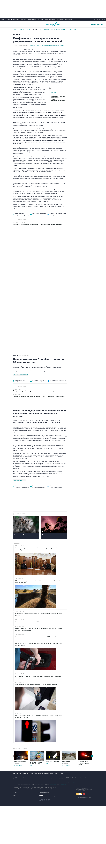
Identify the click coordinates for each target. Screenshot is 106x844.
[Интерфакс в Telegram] (42, 800)
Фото (75, 29)
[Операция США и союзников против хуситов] (85, 759)
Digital (58, 29)
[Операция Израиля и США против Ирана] (37, 760)
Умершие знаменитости (52, 761)
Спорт (40, 29)
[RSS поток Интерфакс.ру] (47, 800)
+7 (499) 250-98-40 (52, 784)
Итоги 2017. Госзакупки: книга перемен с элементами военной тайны (47, 45)
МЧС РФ (16, 374)
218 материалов (82, 766)
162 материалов (66, 765)
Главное (15, 29)
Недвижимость (52, 19)
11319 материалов (18, 765)
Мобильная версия (5, 19)
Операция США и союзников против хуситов (83, 763)
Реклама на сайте (49, 773)
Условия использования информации (83, 797)
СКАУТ (14, 795)
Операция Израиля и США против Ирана (36, 763)
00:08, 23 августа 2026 (24, 407)
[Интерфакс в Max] (49, 800)
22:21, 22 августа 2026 (45, 236)
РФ (24, 480)
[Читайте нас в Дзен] (40, 800)
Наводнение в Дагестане (66, 762)
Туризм (46, 19)
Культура (46, 29)
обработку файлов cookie (75, 782)
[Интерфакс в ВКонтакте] (44, 800)
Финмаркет (40, 19)
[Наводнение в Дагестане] (69, 759)
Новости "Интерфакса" (44, 792)
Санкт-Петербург (23, 374)
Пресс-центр (33, 773)
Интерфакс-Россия (32, 19)
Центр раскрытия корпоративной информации (49, 796)
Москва (53, 29)
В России (21, 29)
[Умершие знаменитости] (53, 759)
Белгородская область (19, 305)
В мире (28, 29)
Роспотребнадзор (18, 480)
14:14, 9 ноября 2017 (25, 34)
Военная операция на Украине (30, 236)
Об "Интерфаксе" (15, 19)
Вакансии (40, 773)
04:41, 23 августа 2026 (24, 355)
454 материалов (50, 763)
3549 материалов (34, 766)
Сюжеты (70, 29)
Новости (63, 29)
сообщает (41, 251)
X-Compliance (16, 794)
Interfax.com (23, 19)
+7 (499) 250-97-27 (62, 784)
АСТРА (14, 798)
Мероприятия (68, 19)
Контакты (15, 773)
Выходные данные (79, 798)
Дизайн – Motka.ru (79, 800)
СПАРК (15, 792)
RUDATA (41, 795)
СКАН (40, 794)
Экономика (34, 29)
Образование (60, 19)
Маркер (15, 796)
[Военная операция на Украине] (21, 759)
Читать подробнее (58, 99)
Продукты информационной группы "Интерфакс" (34, 788)
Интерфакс (53, 24)
